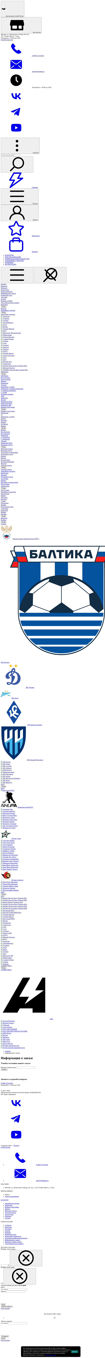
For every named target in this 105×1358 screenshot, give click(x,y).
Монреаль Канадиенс (10, 863)
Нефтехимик (7, 958)
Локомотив (6, 923)
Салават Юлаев (8, 960)
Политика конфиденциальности (16, 1238)
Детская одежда (6, 469)
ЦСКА (5, 935)
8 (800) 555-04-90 (7, 1083)
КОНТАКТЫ (5, 1147)
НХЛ (2, 788)
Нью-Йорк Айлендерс (10, 865)
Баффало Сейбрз (8, 851)
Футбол (3, 524)
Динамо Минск (8, 917)
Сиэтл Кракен (7, 845)
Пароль (3, 1291)
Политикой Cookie (50, 1355)
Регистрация (5, 1308)
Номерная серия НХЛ (25, 807)
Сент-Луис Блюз (8, 842)
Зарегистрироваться (12, 1196)
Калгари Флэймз (8, 822)
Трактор (5, 964)
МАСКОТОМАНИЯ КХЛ (11, 912)
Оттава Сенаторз (17, 880)
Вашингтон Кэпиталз (10, 855)
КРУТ (4, 939)
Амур (4, 947)
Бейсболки (4, 376)
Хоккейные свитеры (8, 314)
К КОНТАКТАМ (7, 40)
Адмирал (5, 945)
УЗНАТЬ (4, 1069)
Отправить (5, 1336)
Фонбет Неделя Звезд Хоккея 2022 (14, 906)
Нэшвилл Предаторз (9, 819)
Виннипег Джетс (8, 817)
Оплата (7, 1231)
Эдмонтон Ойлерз (9, 849)
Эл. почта (4, 1289)
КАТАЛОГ (5, 1200)
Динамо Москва (8, 915)
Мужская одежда (7, 449)
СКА (4, 927)
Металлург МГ (7, 956)
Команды (4, 518)
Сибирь (5, 962)
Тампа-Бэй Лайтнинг (10, 884)
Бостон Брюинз (8, 853)
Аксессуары (5, 490)
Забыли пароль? (7, 1306)
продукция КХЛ (8, 910)
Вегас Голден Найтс (9, 815)
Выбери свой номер (8, 411)
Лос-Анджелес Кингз (10, 826)
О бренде (8, 1225)
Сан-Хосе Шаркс (8, 840)
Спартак (5, 931)
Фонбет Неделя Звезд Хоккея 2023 (14, 904)
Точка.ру (16, 1145)
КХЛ (2, 896)
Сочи (4, 929)
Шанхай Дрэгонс (8, 937)
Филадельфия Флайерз (10, 890)
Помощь (8, 1232)
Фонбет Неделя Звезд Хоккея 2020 (14, 908)
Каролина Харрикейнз (10, 859)
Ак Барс (5, 951)
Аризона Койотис (8, 811)
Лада (4, 954)
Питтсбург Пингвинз (10, 882)
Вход (3, 1304)
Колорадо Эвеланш (9, 824)
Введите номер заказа (8, 1067)
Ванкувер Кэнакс (8, 813)
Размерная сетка (10, 1234)
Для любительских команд (14, 1244)
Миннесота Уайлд (9, 828)
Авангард (6, 941)
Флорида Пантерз (8, 888)
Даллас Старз (16, 838)
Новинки (8, 1216)
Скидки (7, 1218)
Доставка (8, 1229)
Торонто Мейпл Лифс (10, 886)
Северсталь (6, 925)
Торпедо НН (7, 933)
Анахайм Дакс (7, 809)
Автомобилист (7, 943)
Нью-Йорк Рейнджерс (10, 867)
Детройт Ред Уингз (9, 857)
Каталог (3, 308)
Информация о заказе (12, 1240)
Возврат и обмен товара (13, 1242)
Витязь (5, 921)
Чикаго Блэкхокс (8, 847)
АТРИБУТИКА (6, 970)
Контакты (8, 1227)
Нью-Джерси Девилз (9, 869)
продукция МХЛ (8, 919)
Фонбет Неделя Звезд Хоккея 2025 (14, 900)
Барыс (4, 949)
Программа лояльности (13, 1236)
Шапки (3, 430)
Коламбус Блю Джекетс (10, 861)
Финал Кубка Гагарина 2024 (12, 902)
